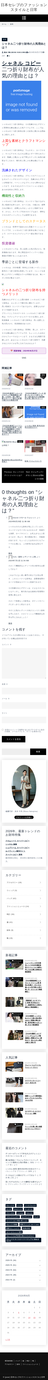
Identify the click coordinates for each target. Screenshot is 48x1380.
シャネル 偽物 (11, 844)
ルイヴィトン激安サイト (15, 851)
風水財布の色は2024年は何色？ (12, 460)
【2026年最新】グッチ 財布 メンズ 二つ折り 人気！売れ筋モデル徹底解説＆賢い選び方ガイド (35, 395)
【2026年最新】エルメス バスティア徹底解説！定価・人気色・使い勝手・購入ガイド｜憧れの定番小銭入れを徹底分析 (12, 396)
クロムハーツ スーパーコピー (18, 841)
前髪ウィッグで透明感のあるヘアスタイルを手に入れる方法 (33, 1098)
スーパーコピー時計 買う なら (17, 1221)
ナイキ (19, 1205)
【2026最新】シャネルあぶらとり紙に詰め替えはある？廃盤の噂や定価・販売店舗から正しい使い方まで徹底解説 (33, 1020)
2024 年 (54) (11, 1270)
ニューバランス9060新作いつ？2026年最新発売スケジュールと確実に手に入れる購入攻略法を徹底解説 (33, 967)
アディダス (10, 1213)
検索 (38, 752)
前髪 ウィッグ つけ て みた (29, 1224)
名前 (5, 684)
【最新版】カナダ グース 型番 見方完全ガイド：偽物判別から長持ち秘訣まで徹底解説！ (33, 1004)
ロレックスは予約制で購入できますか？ (20, 1236)
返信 (10, 553)
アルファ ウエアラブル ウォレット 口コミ (33, 1066)
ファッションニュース (17, 906)
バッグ (11, 898)
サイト (4, 713)
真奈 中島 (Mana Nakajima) (15, 52)
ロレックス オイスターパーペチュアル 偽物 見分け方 (22, 1240)
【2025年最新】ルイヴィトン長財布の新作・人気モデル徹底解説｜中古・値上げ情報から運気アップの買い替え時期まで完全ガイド (12, 430)
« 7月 (8, 1340)
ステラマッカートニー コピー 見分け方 (33, 1082)
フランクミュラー (12, 1217)
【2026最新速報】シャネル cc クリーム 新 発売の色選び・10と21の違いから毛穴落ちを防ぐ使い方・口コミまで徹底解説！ (33, 986)
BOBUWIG (26, 1228)
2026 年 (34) (11, 1260)
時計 (10, 914)
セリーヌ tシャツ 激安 (14, 1232)
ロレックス (10, 1205)
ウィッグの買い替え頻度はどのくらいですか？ (33, 1128)
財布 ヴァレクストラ (33, 461)
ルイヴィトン (26, 1217)
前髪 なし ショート (13, 1228)
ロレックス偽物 (11, 1224)
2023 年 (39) (11, 1275)
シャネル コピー (21, 63)
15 (34, 1318)
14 (29, 1318)
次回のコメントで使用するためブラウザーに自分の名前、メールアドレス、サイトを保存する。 (24, 730)
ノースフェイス (30, 1205)
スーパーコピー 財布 (14, 854)
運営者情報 (9, 1361)
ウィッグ (11, 890)
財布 (4, 39)
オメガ (8, 1209)
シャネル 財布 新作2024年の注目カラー (35, 426)
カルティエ (18, 1209)
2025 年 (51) (11, 1265)
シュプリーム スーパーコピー (18, 848)
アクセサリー (14, 882)
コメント (6, 644)
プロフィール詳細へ (24, 817)
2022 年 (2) (10, 1280)
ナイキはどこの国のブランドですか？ (21, 1175)
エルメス (29, 1213)
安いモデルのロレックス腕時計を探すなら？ (24, 1182)
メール (6, 699)
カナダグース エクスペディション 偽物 (33, 1112)
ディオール (29, 1209)
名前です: (10, 811)
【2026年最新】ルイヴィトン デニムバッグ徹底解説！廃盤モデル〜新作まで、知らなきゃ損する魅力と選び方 (33, 1038)
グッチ (36, 1217)
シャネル (20, 1213)
